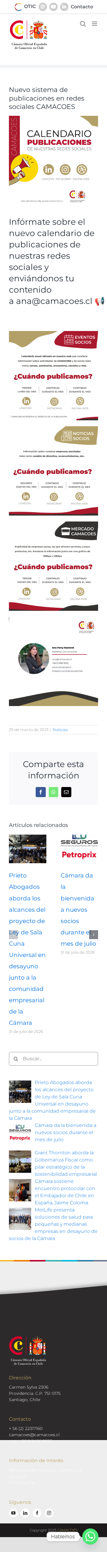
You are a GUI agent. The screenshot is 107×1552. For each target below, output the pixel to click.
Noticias (60, 729)
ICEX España (21, 1482)
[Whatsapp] (90, 1536)
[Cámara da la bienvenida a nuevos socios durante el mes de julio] (79, 837)
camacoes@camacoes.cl (34, 1434)
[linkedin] (25, 1513)
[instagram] (49, 1513)
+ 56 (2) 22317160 (26, 1428)
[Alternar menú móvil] (95, 24)
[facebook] (37, 1513)
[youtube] (13, 1513)
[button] (13, 934)
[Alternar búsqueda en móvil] (83, 24)
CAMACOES (67, 1530)
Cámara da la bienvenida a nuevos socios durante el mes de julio (78, 909)
